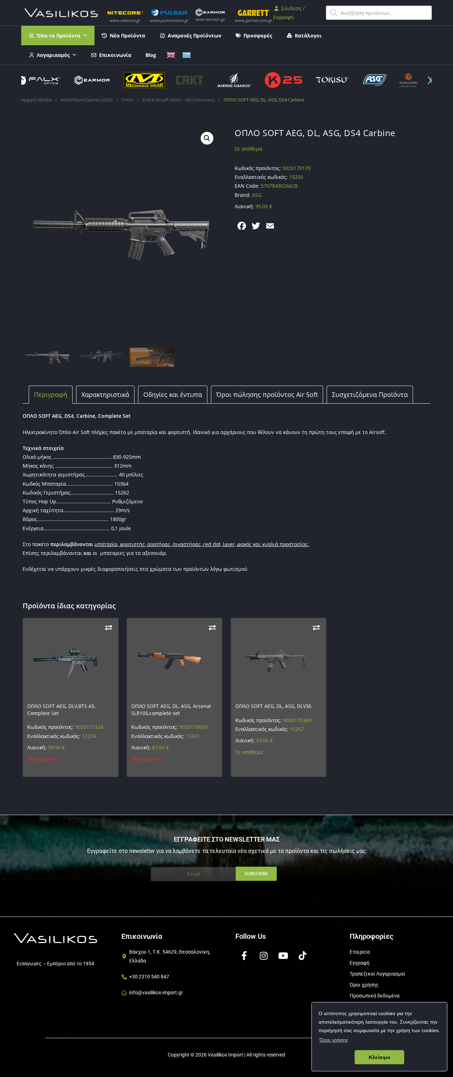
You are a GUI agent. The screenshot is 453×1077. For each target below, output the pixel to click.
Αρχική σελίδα (36, 99)
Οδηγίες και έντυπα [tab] (172, 394)
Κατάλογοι (308, 35)
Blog (150, 55)
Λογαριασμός (53, 55)
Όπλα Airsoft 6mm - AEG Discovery (178, 99)
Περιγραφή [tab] (50, 394)
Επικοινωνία (115, 55)
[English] (171, 54)
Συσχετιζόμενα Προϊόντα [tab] (370, 394)
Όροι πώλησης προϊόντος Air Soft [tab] (267, 394)
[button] (430, 80)
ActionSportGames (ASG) (87, 99)
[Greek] (186, 54)
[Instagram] (264, 956)
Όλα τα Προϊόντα (58, 35)
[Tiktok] (302, 956)
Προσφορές (257, 35)
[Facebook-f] (244, 956)
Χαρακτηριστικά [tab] (105, 394)
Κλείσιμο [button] (379, 1057)
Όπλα (127, 99)
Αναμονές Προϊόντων (194, 35)
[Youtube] (283, 956)
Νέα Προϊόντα (127, 35)
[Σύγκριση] (108, 627)
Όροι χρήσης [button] (334, 1040)
